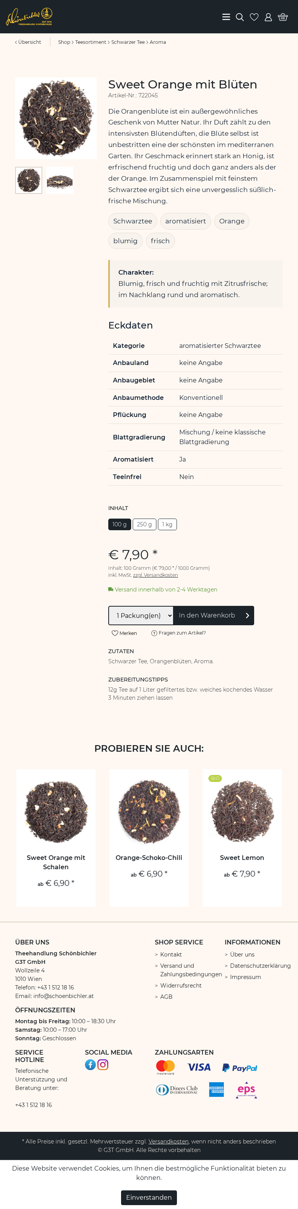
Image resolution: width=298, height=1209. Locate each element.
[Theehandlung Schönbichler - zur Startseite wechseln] (29, 16)
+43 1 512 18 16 (33, 1105)
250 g (144, 524)
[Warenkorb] (283, 16)
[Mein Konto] (268, 16)
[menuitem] (226, 16)
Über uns (242, 954)
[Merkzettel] (254, 16)
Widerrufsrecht (181, 985)
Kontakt (171, 954)
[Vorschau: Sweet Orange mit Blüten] (28, 180)
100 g (120, 524)
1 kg (167, 524)
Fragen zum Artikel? (182, 633)
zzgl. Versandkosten (155, 575)
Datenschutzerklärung (260, 965)
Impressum (245, 977)
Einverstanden (149, 1197)
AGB (166, 996)
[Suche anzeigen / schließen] (240, 16)
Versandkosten (169, 1141)
